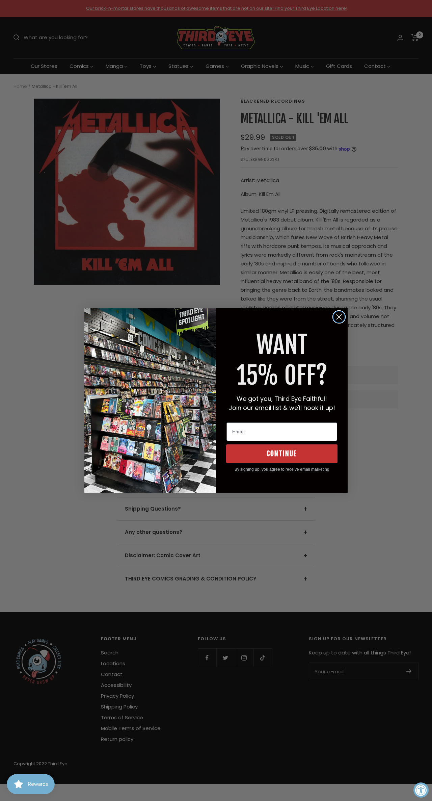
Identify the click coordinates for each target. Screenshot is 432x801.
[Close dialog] (339, 317)
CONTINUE (282, 453)
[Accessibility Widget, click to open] (421, 790)
